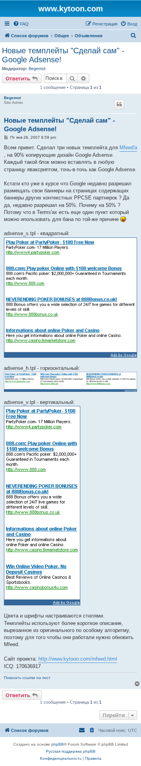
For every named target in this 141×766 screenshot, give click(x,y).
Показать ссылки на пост (27, 677)
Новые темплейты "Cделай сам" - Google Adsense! (63, 55)
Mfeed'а (128, 147)
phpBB (57, 744)
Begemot (37, 68)
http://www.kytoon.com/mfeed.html (77, 659)
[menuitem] (21, 24)
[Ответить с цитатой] (119, 104)
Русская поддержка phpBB (71, 751)
